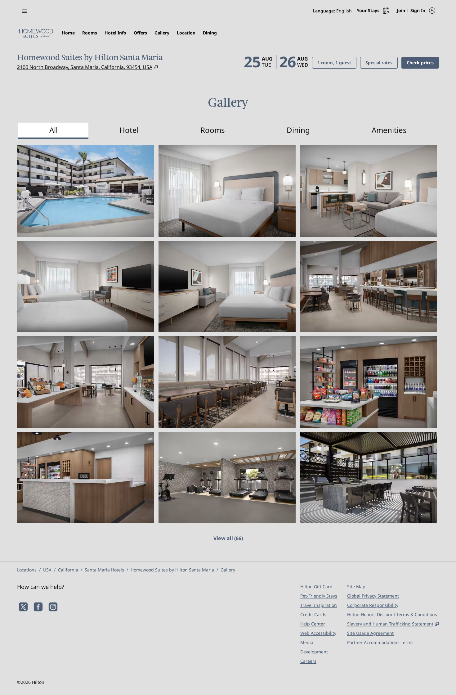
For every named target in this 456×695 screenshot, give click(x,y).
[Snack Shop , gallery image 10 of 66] (85, 477)
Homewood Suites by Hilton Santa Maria (172, 570)
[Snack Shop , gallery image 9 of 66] (368, 382)
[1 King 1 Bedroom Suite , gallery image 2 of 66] (227, 191)
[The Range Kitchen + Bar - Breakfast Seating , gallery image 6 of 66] (368, 286)
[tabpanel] (228, 347)
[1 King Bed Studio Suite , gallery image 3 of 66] (368, 191)
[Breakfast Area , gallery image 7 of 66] (85, 382)
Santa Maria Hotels (104, 570)
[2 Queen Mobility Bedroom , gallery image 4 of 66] (85, 286)
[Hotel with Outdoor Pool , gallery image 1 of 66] (85, 191)
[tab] (53, 131)
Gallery (228, 570)
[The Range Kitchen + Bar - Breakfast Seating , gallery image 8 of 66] (227, 382)
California (68, 570)
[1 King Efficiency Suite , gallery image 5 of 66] (227, 286)
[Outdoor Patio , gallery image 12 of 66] (368, 477)
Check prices (423, 62)
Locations (27, 570)
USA (47, 570)
